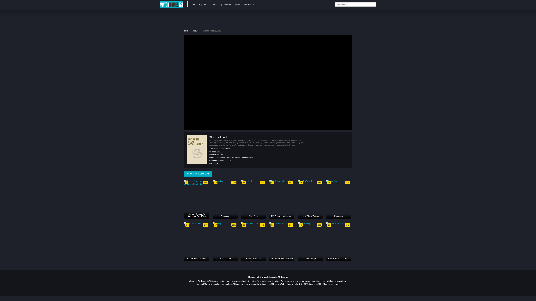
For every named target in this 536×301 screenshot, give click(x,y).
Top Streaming (225, 5)
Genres (237, 5)
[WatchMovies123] (171, 4)
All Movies (212, 5)
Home (194, 5)
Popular (202, 5)
